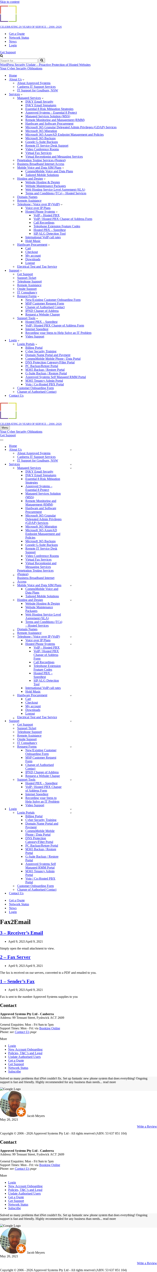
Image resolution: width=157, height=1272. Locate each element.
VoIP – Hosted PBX (47, 215)
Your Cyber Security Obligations (21, 68)
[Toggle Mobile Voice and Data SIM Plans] (71, 585)
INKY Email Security (39, 101)
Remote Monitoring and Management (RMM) (55, 120)
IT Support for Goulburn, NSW (37, 90)
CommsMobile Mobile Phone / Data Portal (53, 358)
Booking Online (49, 1028)
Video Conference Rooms (42, 149)
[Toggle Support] (71, 721)
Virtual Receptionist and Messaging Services (54, 156)
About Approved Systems (33, 83)
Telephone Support (29, 281)
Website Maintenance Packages (45, 186)
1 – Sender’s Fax (17, 981)
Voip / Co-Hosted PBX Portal (44, 384)
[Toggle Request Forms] (71, 746)
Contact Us (16, 395)
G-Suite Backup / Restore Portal (46, 373)
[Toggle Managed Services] (71, 468)
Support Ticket (26, 277)
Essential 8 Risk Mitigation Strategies (49, 109)
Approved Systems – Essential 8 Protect (51, 112)
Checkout (31, 252)
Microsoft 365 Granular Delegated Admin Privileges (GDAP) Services (71, 127)
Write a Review (147, 1126)
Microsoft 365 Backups (40, 138)
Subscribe (14, 1071)
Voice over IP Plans (37, 208)
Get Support (8, 52)
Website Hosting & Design (42, 182)
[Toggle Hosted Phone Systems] (71, 644)
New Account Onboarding (25, 1049)
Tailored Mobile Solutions (42, 175)
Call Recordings (44, 222)
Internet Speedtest (36, 329)
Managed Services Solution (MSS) (47, 116)
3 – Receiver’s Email (21, 932)
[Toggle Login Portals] (71, 812)
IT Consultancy (27, 292)
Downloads (32, 259)
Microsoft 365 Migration (41, 131)
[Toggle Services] (71, 464)
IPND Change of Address (42, 310)
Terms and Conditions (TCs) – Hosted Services (55, 193)
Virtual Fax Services (38, 153)
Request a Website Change (42, 314)
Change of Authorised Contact (45, 307)
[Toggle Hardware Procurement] (71, 695)
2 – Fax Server (15, 957)
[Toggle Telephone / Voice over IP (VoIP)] (71, 636)
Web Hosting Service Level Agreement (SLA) (55, 189)
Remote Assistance (29, 285)
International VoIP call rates (43, 237)
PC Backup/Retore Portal (41, 366)
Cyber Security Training (40, 351)
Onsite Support (27, 288)
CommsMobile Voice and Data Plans (49, 171)
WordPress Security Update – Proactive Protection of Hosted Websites (45, 64)
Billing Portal (34, 347)
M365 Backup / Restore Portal (45, 369)
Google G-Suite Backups (41, 142)
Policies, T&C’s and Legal (25, 1053)
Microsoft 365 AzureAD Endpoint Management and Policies (64, 134)
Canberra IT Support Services (36, 86)
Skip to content (9, 1)
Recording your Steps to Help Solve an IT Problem (58, 333)
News (13, 41)
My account (33, 255)
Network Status (19, 37)
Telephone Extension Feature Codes (57, 226)
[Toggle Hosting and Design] (71, 600)
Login (13, 45)
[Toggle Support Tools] (71, 779)
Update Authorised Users (24, 1057)
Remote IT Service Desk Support (46, 145)
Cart (28, 248)
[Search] (1, 56)
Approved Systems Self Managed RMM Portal (55, 377)
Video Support (34, 336)
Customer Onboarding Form (35, 388)
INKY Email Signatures (40, 105)
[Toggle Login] (71, 809)
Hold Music (33, 241)
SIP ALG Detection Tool (50, 233)
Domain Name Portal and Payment (47, 355)
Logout (30, 263)
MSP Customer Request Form (44, 303)
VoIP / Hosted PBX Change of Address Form (63, 219)
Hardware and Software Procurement (49, 123)
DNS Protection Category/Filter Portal (50, 362)
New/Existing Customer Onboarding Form (53, 299)
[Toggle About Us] (71, 449)
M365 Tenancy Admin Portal (44, 380)
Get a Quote (17, 33)
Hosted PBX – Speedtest (50, 230)
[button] (23, 79)
